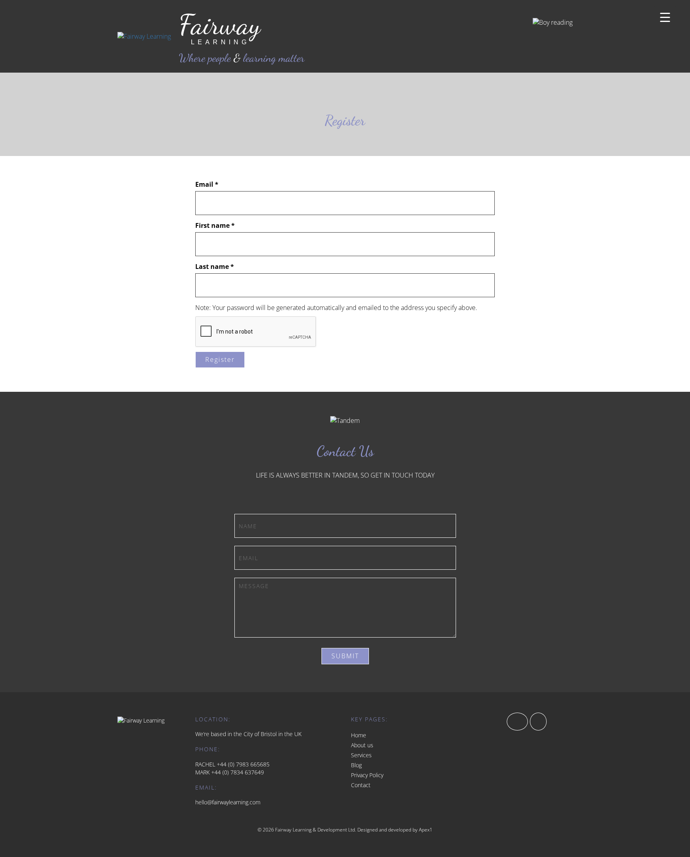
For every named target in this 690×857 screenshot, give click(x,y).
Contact (361, 785)
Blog (356, 765)
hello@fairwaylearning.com (227, 802)
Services (361, 755)
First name (215, 225)
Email (206, 184)
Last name (214, 266)
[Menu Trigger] (665, 17)
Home (358, 735)
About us (362, 745)
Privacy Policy (367, 775)
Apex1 (425, 829)
